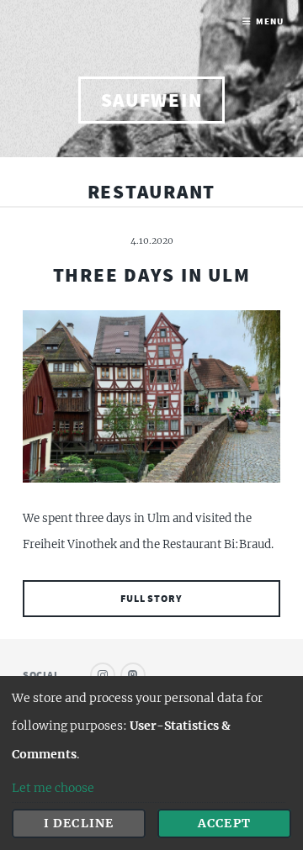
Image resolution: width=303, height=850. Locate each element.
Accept (224, 823)
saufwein (152, 99)
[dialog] (151, 763)
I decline (78, 823)
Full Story (151, 598)
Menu (269, 21)
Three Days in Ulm (152, 274)
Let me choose (53, 787)
